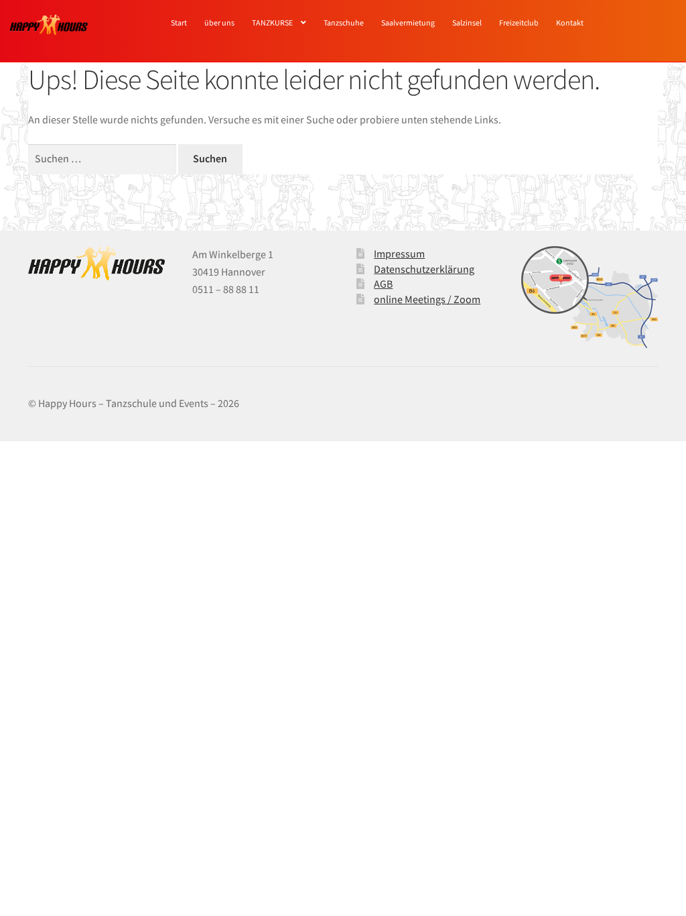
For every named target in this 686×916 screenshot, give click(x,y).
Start (179, 22)
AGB (383, 283)
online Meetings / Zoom (427, 299)
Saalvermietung (408, 22)
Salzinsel (467, 22)
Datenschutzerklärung (424, 269)
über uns (219, 22)
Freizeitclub (519, 22)
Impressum (399, 253)
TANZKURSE (272, 22)
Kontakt (570, 22)
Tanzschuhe (344, 22)
